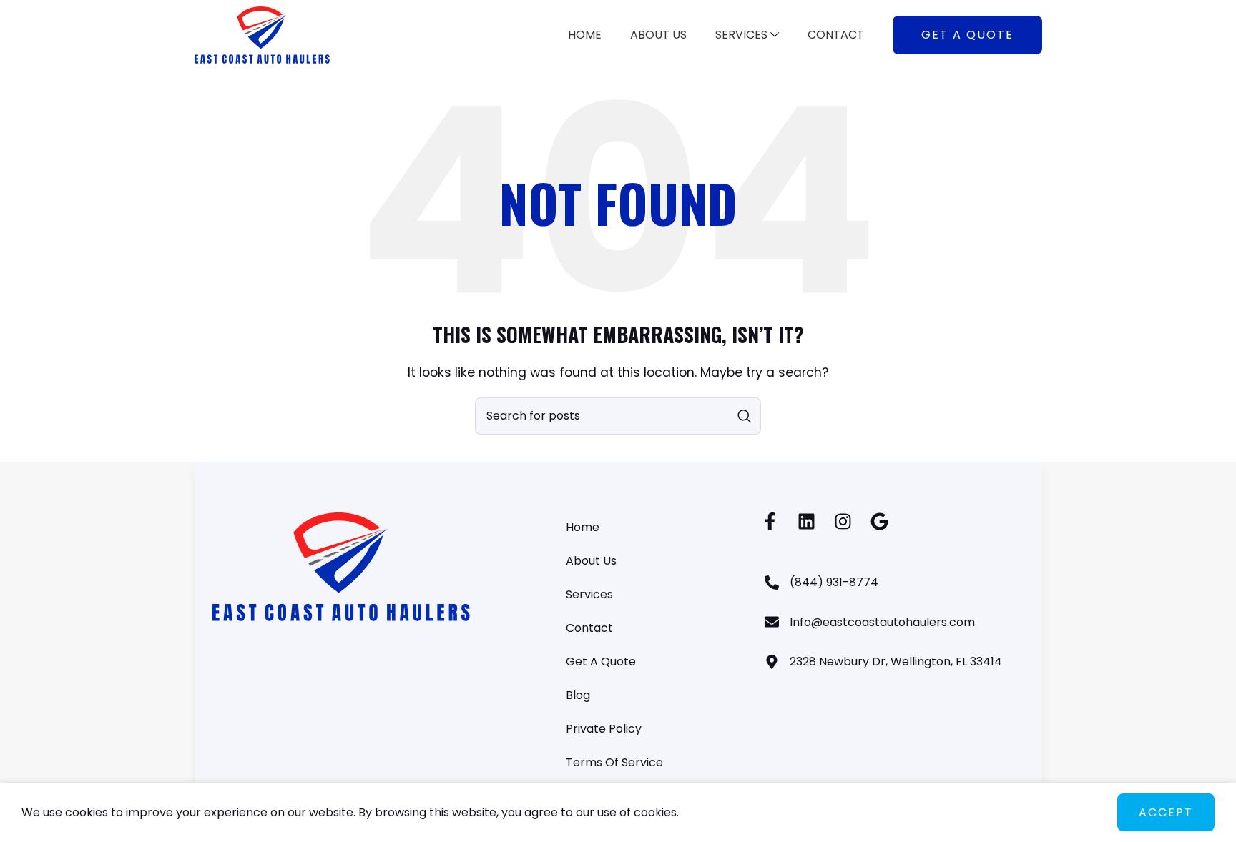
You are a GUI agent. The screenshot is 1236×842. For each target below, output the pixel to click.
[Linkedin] (806, 521)
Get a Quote (967, 34)
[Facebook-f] (770, 521)
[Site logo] (262, 34)
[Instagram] (843, 521)
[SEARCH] (744, 416)
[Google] (879, 521)
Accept (1166, 812)
